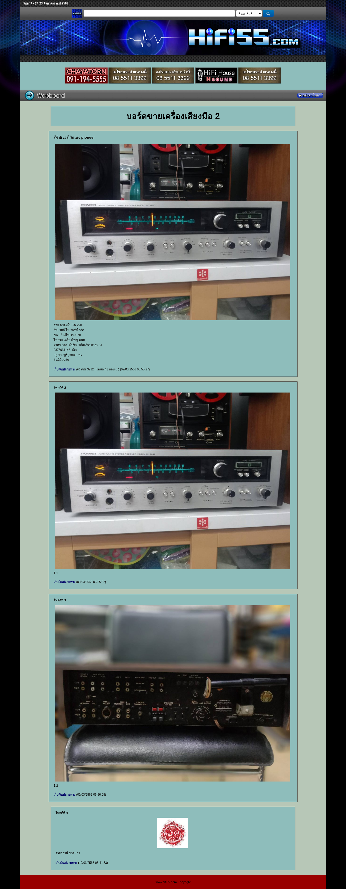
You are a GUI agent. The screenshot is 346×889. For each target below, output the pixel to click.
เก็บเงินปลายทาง (64, 369)
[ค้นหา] (268, 13)
